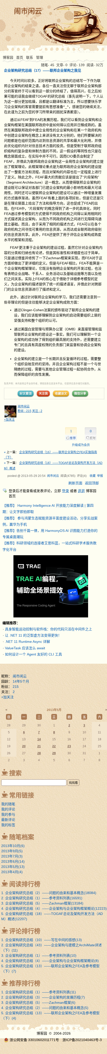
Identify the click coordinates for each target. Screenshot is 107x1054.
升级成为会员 (81, 445)
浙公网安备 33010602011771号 (34, 1040)
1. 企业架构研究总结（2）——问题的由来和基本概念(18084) (48, 893)
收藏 (93, 476)
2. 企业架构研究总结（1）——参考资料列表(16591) (41, 898)
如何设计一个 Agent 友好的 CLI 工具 (33, 654)
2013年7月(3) (12, 856)
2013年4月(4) (12, 872)
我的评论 (8, 809)
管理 (39, 57)
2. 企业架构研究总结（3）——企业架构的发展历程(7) (43, 997)
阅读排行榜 (24, 884)
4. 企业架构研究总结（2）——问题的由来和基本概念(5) (44, 1008)
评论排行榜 (24, 931)
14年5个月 (21, 681)
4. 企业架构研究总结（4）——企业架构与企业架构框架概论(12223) (54, 908)
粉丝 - (24, 411)
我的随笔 (8, 804)
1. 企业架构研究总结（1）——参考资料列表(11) (38, 992)
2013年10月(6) (13, 846)
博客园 (8, 57)
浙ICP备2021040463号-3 (82, 1040)
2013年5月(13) (13, 867)
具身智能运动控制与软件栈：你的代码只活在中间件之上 (48, 629)
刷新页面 (75, 483)
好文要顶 (26, 393)
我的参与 (8, 814)
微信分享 (80, 393)
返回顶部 (92, 483)
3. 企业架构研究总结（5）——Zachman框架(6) (38, 1002)
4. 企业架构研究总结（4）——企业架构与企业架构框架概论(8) (50, 961)
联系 (29, 57)
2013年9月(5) (12, 851)
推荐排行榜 (24, 983)
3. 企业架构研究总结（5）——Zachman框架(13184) (42, 903)
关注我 (43, 393)
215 (16, 687)
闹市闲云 (28, 11)
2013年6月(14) (13, 861)
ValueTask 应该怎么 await (25, 648)
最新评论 (8, 820)
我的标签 (8, 825)
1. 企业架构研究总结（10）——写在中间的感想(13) (41, 940)
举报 (100, 476)
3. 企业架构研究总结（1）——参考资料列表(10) (38, 955)
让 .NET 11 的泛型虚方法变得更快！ (33, 635)
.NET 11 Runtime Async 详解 (27, 642)
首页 (19, 57)
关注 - (37, 411)
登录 (65, 491)
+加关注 (9, 419)
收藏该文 (61, 393)
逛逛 (81, 491)
